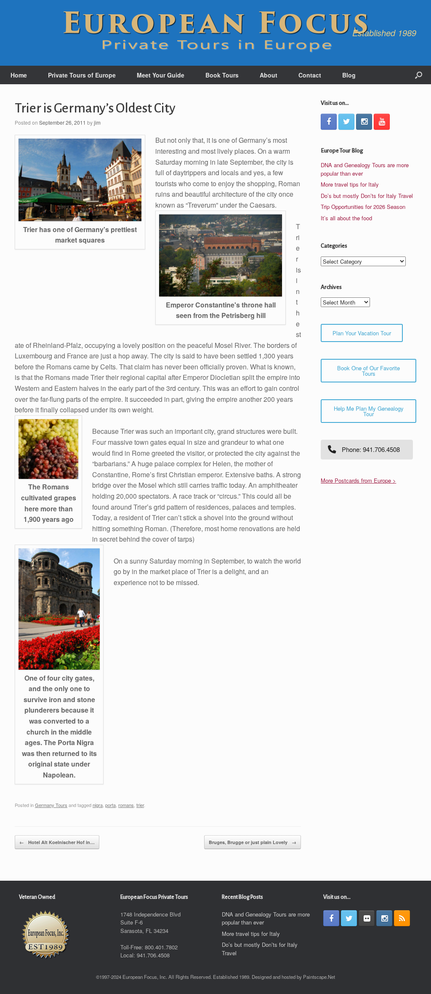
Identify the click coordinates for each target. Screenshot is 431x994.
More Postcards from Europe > (358, 480)
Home (19, 75)
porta (110, 805)
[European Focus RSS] (402, 918)
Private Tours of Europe (82, 75)
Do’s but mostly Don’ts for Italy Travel (367, 196)
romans (126, 805)
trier (140, 805)
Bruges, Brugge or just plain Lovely (252, 842)
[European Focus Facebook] (329, 122)
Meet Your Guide (160, 75)
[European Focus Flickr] (367, 918)
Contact (309, 75)
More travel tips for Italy (350, 184)
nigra (98, 805)
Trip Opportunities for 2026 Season (363, 207)
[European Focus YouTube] (382, 122)
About (268, 75)
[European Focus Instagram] (364, 122)
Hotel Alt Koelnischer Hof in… (57, 842)
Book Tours (222, 75)
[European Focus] (215, 32)
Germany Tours (51, 805)
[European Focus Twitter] (346, 122)
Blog (349, 75)
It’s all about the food (346, 218)
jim (97, 122)
